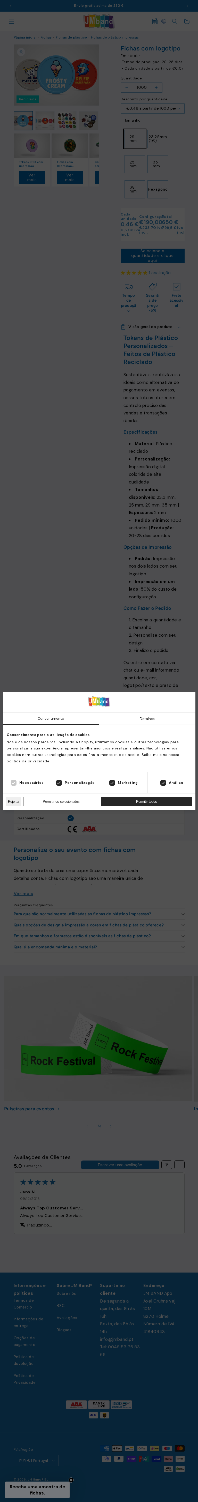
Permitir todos (146, 802)
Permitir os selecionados (61, 802)
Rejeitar (13, 802)
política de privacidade (28, 761)
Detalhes (147, 718)
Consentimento (51, 718)
